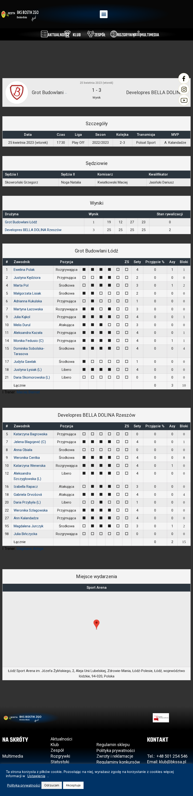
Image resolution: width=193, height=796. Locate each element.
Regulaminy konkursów (118, 762)
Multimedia (12, 756)
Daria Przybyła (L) (27, 502)
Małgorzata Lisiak (27, 293)
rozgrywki (126, 35)
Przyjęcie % (155, 262)
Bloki (184, 262)
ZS (127, 262)
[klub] (67, 34)
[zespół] (90, 34)
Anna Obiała (23, 450)
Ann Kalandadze (26, 518)
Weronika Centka (27, 458)
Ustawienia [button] (36, 776)
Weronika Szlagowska (31, 510)
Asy (172, 262)
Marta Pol (21, 285)
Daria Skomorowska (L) (32, 377)
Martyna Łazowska (28, 309)
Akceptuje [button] (73, 785)
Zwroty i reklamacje (114, 756)
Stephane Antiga (29, 548)
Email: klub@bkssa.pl (166, 761)
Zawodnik (22, 262)
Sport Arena (97, 587)
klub (77, 35)
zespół (99, 35)
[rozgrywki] (113, 34)
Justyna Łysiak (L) (28, 370)
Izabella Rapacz (26, 486)
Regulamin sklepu (113, 744)
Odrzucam (51, 785)
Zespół (57, 750)
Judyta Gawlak (25, 362)
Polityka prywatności (115, 750)
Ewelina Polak (24, 270)
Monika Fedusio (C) (29, 341)
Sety (137, 262)
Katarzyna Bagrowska (30, 434)
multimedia (150, 35)
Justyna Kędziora (27, 278)
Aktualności (61, 738)
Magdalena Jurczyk (28, 526)
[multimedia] (137, 34)
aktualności (58, 35)
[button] (104, 14)
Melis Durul (22, 325)
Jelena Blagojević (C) (30, 442)
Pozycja (66, 262)
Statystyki (60, 761)
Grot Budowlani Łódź (21, 222)
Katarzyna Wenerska (29, 466)
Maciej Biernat (28, 392)
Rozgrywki (60, 756)
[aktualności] (44, 34)
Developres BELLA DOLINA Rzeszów (33, 230)
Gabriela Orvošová (28, 494)
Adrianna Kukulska (28, 301)
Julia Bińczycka (25, 534)
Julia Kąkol (22, 317)
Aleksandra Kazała (28, 333)
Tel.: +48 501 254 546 (167, 756)
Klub (55, 744)
